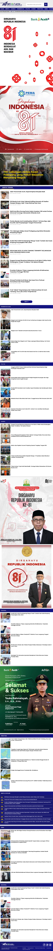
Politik (28, 9)
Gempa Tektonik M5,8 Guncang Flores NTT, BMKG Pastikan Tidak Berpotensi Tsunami (31, 781)
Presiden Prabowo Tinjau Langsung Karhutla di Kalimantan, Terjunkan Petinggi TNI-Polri (29, 624)
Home (2, 9)
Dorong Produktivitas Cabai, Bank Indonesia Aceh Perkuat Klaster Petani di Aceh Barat (31, 862)
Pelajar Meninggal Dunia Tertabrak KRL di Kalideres (24, 770)
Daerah (13, 9)
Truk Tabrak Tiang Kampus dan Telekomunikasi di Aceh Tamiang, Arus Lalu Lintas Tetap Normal (31, 739)
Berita (7, 9)
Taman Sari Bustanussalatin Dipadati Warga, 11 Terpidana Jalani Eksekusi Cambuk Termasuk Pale (30, 456)
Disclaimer (49, 948)
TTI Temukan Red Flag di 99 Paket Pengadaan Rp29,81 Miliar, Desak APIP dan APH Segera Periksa (27, 822)
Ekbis (46, 9)
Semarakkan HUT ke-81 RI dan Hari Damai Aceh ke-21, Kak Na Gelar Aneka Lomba (30, 352)
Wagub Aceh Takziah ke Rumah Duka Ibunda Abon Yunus (26, 330)
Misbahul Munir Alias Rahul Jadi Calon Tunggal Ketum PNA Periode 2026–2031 (31, 398)
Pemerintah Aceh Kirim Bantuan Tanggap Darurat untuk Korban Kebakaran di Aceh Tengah (27, 818)
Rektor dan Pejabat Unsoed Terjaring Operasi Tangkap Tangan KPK (29, 445)
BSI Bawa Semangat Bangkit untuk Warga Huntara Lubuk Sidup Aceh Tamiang (24, 796)
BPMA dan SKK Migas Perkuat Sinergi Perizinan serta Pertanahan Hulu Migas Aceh (31, 831)
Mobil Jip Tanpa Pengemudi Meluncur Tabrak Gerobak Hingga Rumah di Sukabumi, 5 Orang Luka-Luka (30, 760)
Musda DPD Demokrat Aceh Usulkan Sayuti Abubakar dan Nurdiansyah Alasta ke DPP (31, 388)
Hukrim (33, 9)
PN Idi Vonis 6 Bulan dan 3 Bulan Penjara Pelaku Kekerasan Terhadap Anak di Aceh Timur (31, 645)
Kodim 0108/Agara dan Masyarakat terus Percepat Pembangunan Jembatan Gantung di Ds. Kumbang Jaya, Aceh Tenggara (27, 803)
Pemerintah (20, 9)
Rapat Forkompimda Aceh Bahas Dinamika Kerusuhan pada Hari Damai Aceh (23, 806)
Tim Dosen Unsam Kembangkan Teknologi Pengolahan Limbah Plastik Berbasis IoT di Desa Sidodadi (29, 852)
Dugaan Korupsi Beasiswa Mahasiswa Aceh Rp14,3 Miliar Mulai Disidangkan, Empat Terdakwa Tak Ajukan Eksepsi (31, 425)
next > (27, 301)
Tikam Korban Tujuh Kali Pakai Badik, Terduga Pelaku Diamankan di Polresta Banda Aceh (31, 467)
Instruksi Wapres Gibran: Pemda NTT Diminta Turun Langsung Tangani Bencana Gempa (29, 635)
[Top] (50, 949)
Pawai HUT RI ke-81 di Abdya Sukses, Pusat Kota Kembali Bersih (20, 799)
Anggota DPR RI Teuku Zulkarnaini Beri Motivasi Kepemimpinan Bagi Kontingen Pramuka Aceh (29, 367)
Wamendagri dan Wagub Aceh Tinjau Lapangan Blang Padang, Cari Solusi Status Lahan (30, 341)
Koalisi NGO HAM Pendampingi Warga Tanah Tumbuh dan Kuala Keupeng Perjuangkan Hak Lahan (30, 614)
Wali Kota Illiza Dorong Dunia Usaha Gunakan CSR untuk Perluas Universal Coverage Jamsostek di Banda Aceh (25, 173)
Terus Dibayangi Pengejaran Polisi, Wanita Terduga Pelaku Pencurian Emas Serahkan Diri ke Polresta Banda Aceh (31, 435)
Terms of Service (26, 949)
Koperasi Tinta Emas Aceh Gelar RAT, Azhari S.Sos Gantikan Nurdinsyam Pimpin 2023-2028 (30, 409)
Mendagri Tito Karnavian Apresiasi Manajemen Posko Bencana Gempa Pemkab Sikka (29, 656)
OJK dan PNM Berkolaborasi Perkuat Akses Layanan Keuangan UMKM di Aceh (31, 872)
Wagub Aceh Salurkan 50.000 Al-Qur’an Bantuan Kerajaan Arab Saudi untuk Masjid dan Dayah (31, 321)
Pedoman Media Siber (40, 948)
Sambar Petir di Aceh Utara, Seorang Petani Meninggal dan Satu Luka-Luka (23, 816)
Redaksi (24, 948)
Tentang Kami (31, 948)
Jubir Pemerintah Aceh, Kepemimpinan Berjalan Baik (25, 309)
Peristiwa (40, 9)
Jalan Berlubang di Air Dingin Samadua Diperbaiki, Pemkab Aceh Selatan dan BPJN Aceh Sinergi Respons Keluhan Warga (26, 813)
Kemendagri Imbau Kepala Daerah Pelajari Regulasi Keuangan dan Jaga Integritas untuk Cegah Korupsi (29, 378)
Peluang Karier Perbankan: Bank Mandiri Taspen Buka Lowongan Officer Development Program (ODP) (30, 841)
